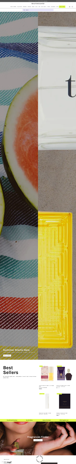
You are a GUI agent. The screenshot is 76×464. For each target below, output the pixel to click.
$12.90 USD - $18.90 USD (61, 386)
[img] (58, 387)
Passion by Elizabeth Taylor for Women (63, 385)
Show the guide (38, 440)
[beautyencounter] (38, 3)
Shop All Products (7, 355)
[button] (19, 7)
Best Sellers (4, 370)
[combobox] (38, 10)
